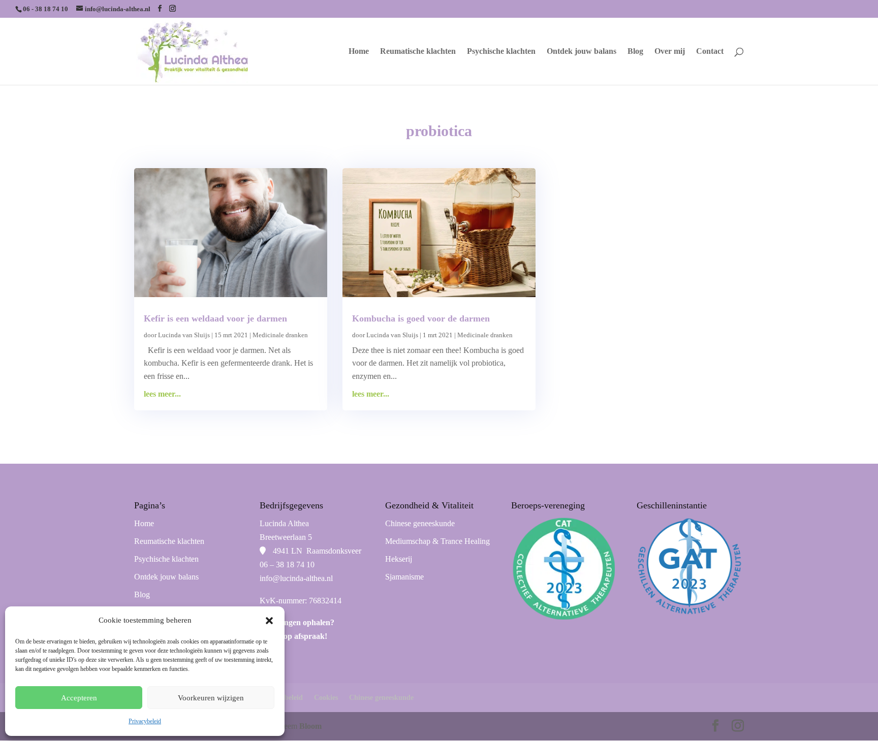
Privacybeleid (145, 721)
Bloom (310, 726)
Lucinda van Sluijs (184, 335)
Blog (635, 51)
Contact (710, 51)
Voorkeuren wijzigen (211, 698)
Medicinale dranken (280, 335)
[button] (269, 621)
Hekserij (398, 559)
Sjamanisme (404, 576)
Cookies (326, 697)
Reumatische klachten (418, 51)
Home (359, 51)
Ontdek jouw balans (581, 51)
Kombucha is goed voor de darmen (421, 318)
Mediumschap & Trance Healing (437, 541)
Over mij (669, 51)
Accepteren (79, 698)
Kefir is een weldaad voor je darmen (215, 318)
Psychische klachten (501, 51)
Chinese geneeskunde (420, 523)
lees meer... (162, 394)
